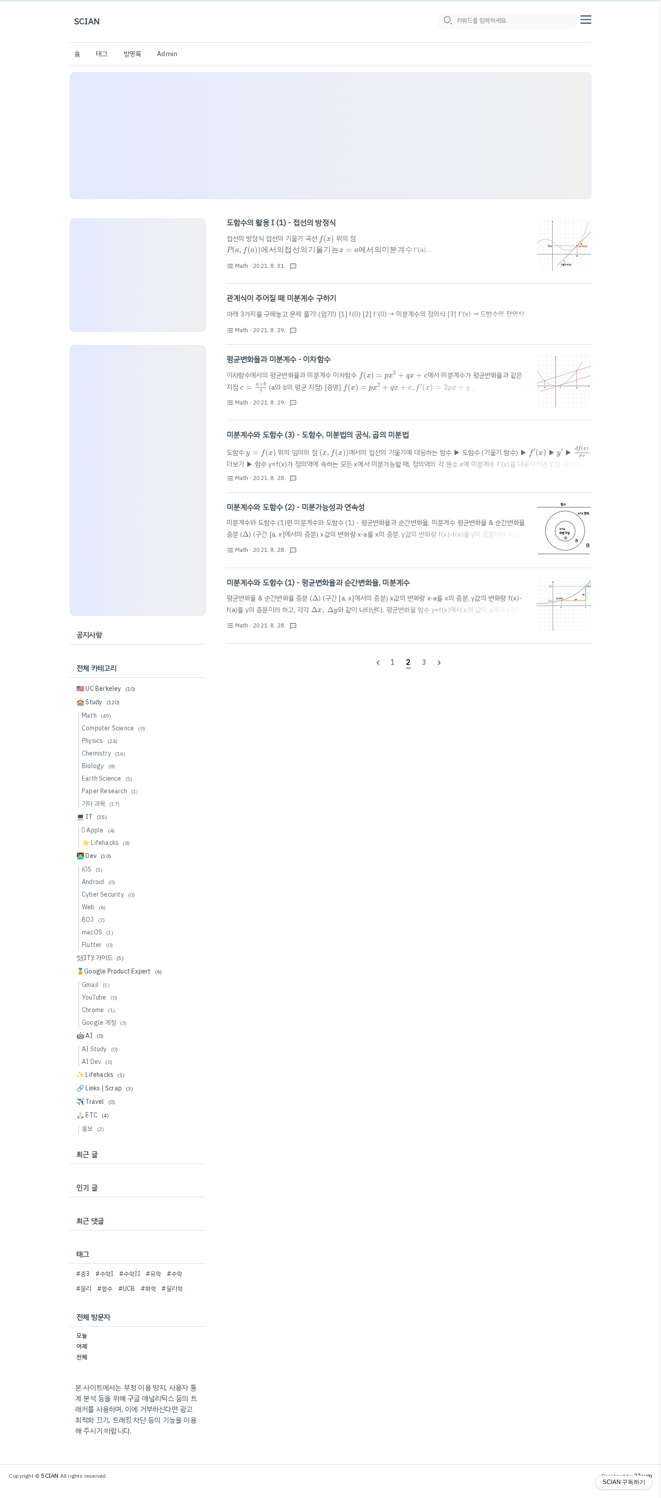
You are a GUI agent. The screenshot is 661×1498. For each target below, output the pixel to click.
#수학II (129, 1274)
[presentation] (326, 238)
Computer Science (113, 728)
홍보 (93, 1129)
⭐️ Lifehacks (106, 843)
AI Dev (97, 1062)
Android (98, 882)
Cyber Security (108, 894)
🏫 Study (98, 702)
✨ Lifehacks (100, 1075)
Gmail (96, 985)
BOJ (93, 920)
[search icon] (447, 21)
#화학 (148, 1289)
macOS (97, 932)
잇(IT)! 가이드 (100, 958)
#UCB (126, 1289)
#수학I (104, 1274)
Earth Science (107, 778)
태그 (101, 54)
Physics (99, 741)
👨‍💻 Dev (93, 856)
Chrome (98, 1010)
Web (94, 907)
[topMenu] (586, 18)
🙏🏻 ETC (92, 1115)
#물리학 (172, 1289)
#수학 (175, 1274)
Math (96, 715)
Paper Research (110, 791)
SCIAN (87, 21)
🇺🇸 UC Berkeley (106, 688)
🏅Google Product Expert (119, 971)
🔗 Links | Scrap (104, 1088)
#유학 (153, 1274)
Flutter (97, 945)
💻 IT (91, 817)
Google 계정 (104, 1022)
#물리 (84, 1289)
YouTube (99, 997)
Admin (167, 54)
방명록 (133, 54)
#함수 (105, 1289)
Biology (98, 766)
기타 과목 (101, 804)
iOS (92, 869)
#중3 (83, 1274)
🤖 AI (90, 1035)
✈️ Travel (95, 1102)
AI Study (100, 1049)
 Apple (98, 830)
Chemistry (103, 753)
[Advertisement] (330, 136)
